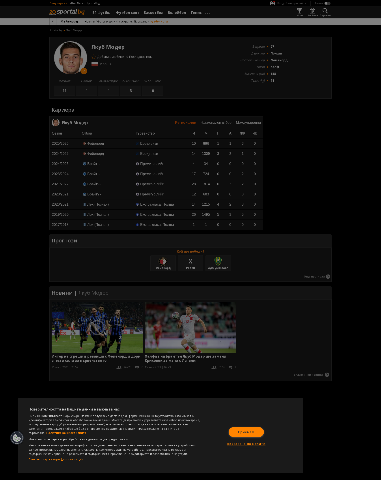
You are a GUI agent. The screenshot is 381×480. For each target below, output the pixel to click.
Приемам (246, 432)
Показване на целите (246, 444)
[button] (17, 438)
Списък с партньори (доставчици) (55, 459)
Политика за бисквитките (66, 433)
